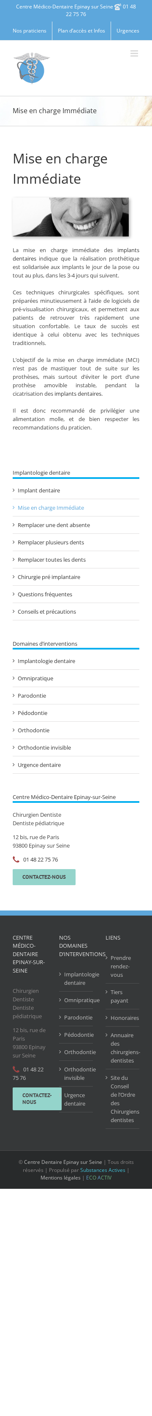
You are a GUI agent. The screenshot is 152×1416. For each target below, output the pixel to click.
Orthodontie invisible (44, 747)
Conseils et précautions (47, 611)
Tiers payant (119, 996)
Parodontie (32, 695)
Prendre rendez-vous (121, 966)
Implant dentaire (39, 490)
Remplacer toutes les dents (52, 559)
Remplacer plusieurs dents (51, 542)
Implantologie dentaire (46, 661)
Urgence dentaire (39, 765)
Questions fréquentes (45, 594)
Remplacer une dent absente (54, 525)
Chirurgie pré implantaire (49, 577)
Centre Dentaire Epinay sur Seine (63, 1162)
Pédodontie (32, 713)
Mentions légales (61, 1177)
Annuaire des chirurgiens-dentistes (123, 1047)
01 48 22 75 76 (40, 859)
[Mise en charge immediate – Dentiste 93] (71, 200)
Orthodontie (33, 730)
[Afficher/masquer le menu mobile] (134, 53)
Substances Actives (102, 1170)
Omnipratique (35, 678)
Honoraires (123, 1018)
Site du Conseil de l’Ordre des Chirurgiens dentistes (123, 1099)
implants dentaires (77, 393)
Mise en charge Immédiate (51, 507)
